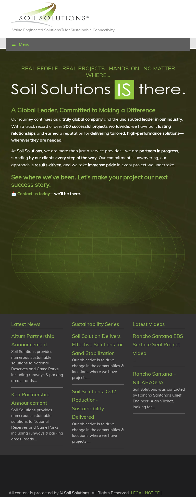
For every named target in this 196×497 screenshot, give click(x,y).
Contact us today (33, 193)
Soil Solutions (50, 15)
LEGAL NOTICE (145, 492)
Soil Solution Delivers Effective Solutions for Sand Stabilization (97, 344)
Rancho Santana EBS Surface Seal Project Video (158, 344)
